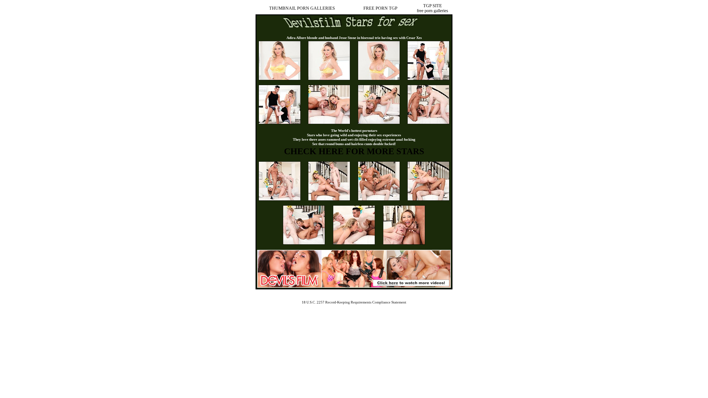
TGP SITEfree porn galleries (432, 8)
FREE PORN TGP (380, 8)
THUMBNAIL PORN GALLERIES (302, 8)
